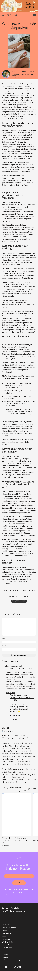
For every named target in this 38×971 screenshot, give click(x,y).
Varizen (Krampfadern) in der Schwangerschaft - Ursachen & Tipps (15, 840)
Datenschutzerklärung (11, 960)
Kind (4, 936)
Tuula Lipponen (12, 666)
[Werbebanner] (19, 12)
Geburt (5, 930)
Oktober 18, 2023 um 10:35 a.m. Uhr (20, 668)
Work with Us (7, 942)
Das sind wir (6, 939)
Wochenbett (7, 933)
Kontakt (5, 954)
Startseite (6, 925)
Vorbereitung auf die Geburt (13, 241)
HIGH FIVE (19, 882)
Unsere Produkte (9, 945)
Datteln (18, 214)
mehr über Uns (16, 78)
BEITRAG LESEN (5, 845)
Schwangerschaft (9, 928)
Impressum (6, 957)
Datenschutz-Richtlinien (27, 889)
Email (4, 646)
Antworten (10, 693)
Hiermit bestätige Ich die (20, 889)
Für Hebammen (8, 948)
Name (4, 639)
